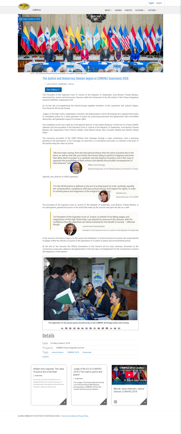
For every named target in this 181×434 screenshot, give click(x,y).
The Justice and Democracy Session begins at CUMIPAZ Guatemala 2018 (85, 78)
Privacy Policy (83, 416)
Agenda (118, 10)
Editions (152, 10)
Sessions (139, 10)
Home (32, 73)
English (151, 3)
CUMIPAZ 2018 (73, 352)
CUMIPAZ (37, 9)
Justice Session (57, 352)
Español (159, 3)
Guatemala (87, 352)
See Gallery (52, 89)
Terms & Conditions (69, 416)
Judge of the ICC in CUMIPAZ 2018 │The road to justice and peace (88, 372)
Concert (128, 10)
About (108, 10)
